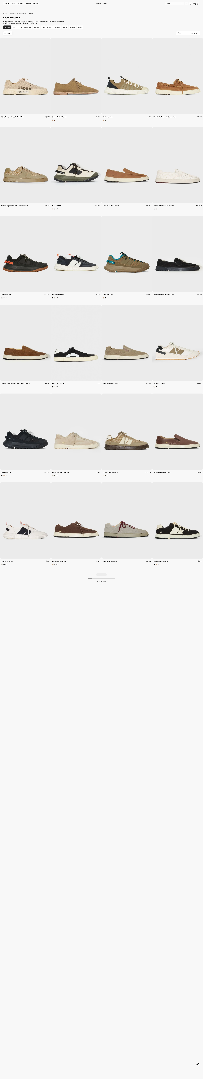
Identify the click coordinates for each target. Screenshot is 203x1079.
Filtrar (8, 33)
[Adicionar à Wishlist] (48, 40)
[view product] (25, 76)
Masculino (22, 13)
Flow (43, 27)
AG (14, 27)
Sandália (72, 27)
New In (7, 4)
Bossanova (27, 27)
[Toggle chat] (198, 1064)
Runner (65, 27)
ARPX (20, 27)
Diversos (36, 27)
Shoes (28, 4)
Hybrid (49, 27)
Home (5, 13)
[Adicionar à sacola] (25, 111)
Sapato (80, 27)
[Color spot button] (52, 120)
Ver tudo (7, 27)
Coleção (13, 13)
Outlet (35, 4)
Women (20, 4)
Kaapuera (57, 27)
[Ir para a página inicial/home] (101, 3)
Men (13, 4)
